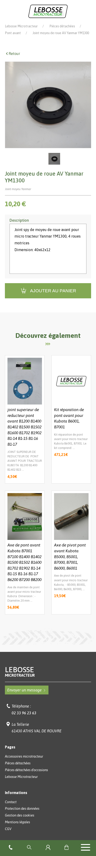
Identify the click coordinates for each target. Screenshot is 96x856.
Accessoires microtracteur (24, 756)
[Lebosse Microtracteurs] (48, 11)
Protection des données (22, 808)
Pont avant (13, 33)
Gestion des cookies (19, 815)
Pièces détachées (62, 26)
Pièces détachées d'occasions (26, 770)
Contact (11, 802)
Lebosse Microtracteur (21, 26)
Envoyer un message (24, 690)
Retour (14, 53)
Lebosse (20, 671)
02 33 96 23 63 (24, 713)
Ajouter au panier (53, 290)
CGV (8, 829)
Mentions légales (17, 822)
